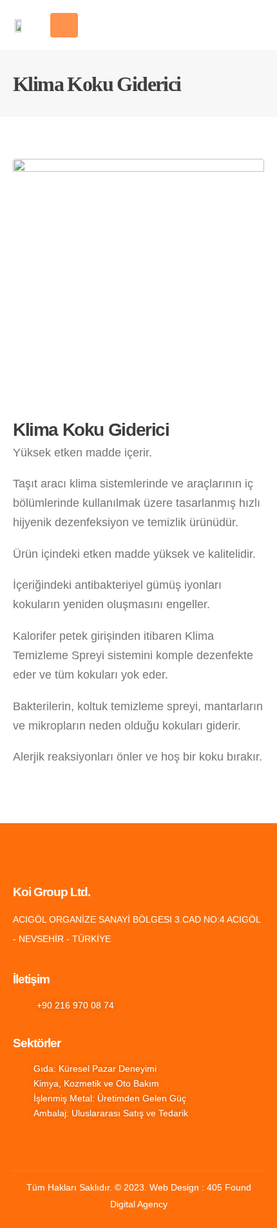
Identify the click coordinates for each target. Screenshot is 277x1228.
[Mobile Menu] (64, 25)
